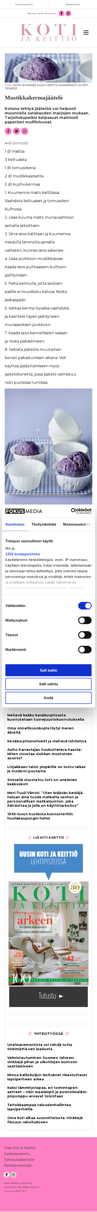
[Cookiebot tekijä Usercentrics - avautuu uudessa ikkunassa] (71, 511)
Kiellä (48, 698)
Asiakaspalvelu (17, 1153)
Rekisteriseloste (18, 1165)
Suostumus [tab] (14, 524)
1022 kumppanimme (22, 554)
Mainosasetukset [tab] (77, 524)
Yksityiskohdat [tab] (44, 524)
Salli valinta (48, 684)
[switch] (85, 620)
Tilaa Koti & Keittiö (20, 1147)
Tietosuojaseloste (19, 1159)
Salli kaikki (48, 670)
